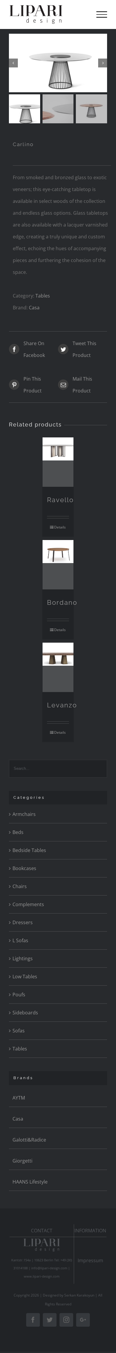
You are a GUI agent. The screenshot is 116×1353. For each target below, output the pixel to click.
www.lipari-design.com (41, 1276)
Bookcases (24, 868)
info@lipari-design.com (49, 1268)
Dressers (22, 922)
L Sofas (20, 940)
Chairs (19, 886)
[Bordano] (58, 564)
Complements (28, 904)
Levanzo (62, 705)
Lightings (22, 958)
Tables (42, 295)
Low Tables (24, 976)
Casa (34, 307)
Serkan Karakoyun (79, 1295)
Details (60, 527)
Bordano (62, 602)
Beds (17, 832)
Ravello (60, 500)
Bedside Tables (29, 850)
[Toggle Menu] (101, 14)
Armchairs (24, 814)
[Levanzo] (58, 667)
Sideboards (25, 1012)
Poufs (18, 994)
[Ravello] (58, 462)
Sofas (18, 1030)
